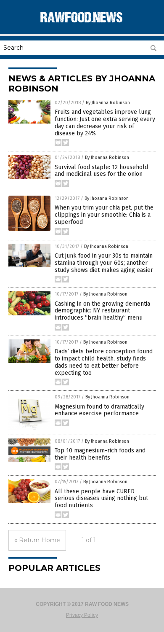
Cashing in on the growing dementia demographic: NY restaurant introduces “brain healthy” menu (102, 311)
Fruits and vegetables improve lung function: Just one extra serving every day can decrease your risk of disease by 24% (105, 122)
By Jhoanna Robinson (108, 102)
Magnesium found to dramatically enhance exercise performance (99, 410)
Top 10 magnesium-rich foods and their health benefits (100, 454)
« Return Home (37, 540)
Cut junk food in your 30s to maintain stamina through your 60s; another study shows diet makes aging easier (104, 263)
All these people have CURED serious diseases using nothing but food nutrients (101, 498)
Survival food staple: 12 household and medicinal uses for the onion (101, 171)
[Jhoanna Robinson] (82, 25)
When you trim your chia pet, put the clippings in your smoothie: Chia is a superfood (104, 215)
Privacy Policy (82, 615)
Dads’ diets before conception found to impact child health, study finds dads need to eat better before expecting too (104, 362)
